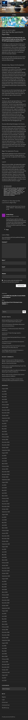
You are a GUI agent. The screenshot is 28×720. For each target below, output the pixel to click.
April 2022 (4, 525)
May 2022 (4, 522)
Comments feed (6, 705)
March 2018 (4, 656)
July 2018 (4, 645)
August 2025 (5, 420)
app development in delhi (15, 191)
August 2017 (5, 675)
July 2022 (4, 517)
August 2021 (5, 546)
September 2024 (6, 450)
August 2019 (5, 611)
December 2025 (6, 410)
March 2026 (5, 402)
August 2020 (5, 578)
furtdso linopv (9, 214)
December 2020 (6, 568)
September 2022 (6, 511)
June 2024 (4, 458)
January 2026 (5, 407)
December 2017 (5, 664)
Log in (3, 699)
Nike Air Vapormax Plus (7, 374)
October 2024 (5, 447)
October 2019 (5, 605)
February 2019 (5, 627)
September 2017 (6, 672)
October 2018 (5, 637)
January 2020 (5, 597)
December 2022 (5, 503)
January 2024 (5, 469)
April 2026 (4, 399)
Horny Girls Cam (5, 370)
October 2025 (5, 415)
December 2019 (5, 600)
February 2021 (5, 562)
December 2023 (6, 471)
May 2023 (4, 490)
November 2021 (5, 538)
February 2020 (5, 594)
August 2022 (5, 514)
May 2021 (4, 554)
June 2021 (4, 552)
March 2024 (5, 463)
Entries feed (5, 702)
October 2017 (5, 669)
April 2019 (4, 621)
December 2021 (5, 536)
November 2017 (5, 667)
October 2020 (5, 573)
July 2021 (4, 549)
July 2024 (4, 455)
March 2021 (4, 560)
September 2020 (6, 576)
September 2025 (6, 418)
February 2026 (5, 404)
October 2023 (5, 477)
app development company (12, 40)
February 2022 (5, 530)
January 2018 (5, 661)
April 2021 (4, 557)
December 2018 (5, 632)
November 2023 (6, 474)
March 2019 (4, 624)
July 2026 (4, 391)
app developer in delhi (10, 188)
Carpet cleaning (5, 379)
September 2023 (6, 479)
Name (3, 260)
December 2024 (6, 442)
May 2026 (4, 396)
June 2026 (4, 394)
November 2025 (6, 412)
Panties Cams (5, 366)
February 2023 (5, 498)
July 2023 (4, 485)
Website (4, 273)
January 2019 (5, 629)
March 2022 (4, 527)
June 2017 (4, 680)
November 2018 (5, 635)
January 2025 (5, 439)
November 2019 (5, 602)
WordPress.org (5, 707)
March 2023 (5, 495)
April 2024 (4, 461)
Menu (14, 14)
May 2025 (4, 428)
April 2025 (4, 431)
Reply (7, 229)
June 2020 (4, 584)
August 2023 (5, 482)
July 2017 (4, 677)
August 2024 (5, 453)
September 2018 (6, 640)
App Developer (8, 186)
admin (13, 30)
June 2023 (4, 487)
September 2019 (6, 608)
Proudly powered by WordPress (8, 716)
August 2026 (5, 388)
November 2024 (6, 445)
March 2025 (5, 434)
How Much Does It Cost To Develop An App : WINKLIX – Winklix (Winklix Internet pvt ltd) (15, 208)
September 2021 (6, 544)
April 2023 (4, 493)
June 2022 (4, 519)
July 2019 (4, 613)
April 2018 (4, 653)
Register (4, 697)
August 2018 (5, 643)
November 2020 (6, 570)
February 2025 (5, 436)
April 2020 (4, 589)
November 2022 (5, 506)
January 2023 (5, 501)
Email (3, 267)
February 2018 (5, 659)
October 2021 (5, 541)
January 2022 (5, 533)
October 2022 (5, 509)
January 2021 (5, 565)
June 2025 (4, 426)
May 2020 (4, 586)
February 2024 (5, 466)
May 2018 (4, 651)
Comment (4, 242)
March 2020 (5, 592)
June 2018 (4, 648)
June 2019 (4, 616)
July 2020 (4, 581)
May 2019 (4, 619)
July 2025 (4, 423)
